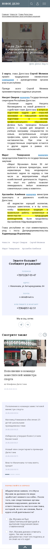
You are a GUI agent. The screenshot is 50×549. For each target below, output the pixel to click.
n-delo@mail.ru (26, 297)
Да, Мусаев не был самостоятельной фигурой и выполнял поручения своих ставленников (24, 523)
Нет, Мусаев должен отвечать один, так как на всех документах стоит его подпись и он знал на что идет (26, 535)
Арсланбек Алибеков (31, 248)
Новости (13, 14)
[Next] (45, 334)
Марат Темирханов (10, 248)
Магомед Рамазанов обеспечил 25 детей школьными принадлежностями (22, 422)
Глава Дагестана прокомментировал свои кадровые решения (21, 15)
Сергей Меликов (37, 242)
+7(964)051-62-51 (26, 308)
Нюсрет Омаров (20, 242)
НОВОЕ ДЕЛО (10, 3)
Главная (5, 14)
